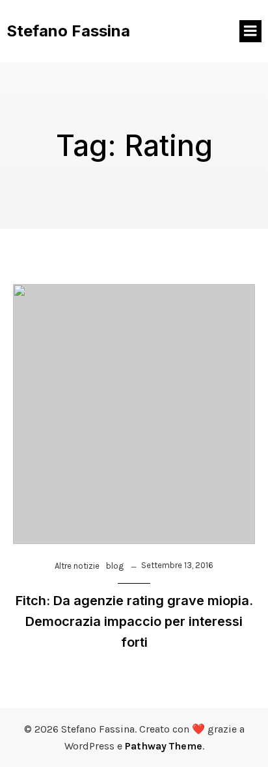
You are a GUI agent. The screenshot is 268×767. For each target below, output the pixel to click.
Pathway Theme (163, 746)
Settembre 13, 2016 (177, 565)
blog (115, 566)
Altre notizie (77, 566)
